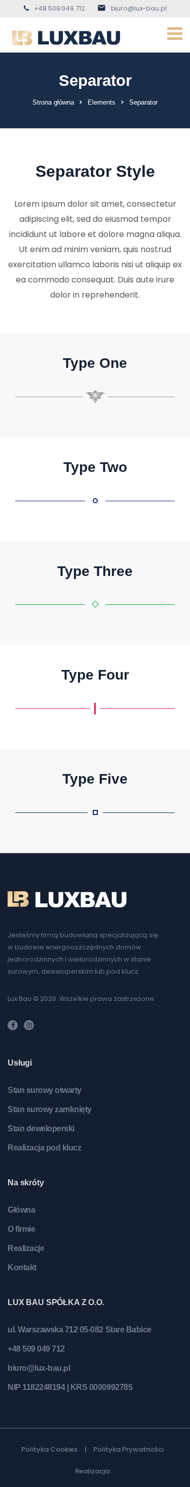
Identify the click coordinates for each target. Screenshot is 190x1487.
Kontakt (22, 1267)
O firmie (21, 1229)
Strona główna (53, 102)
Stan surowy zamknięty (50, 1109)
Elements (102, 102)
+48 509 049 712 (59, 8)
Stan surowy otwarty (45, 1090)
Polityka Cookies (49, 1449)
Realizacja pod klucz (44, 1147)
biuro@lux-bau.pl (139, 8)
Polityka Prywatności (128, 1449)
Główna (21, 1210)
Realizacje (26, 1248)
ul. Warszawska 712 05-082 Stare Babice (79, 1329)
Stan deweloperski (41, 1128)
